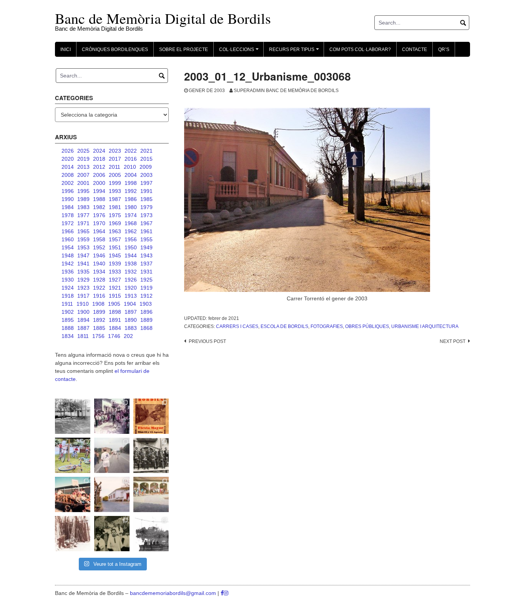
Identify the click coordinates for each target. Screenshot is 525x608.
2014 (67, 167)
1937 (146, 263)
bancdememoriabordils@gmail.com (174, 593)
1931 (146, 272)
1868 (146, 328)
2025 (83, 151)
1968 (131, 223)
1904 (130, 304)
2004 (131, 175)
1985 (146, 199)
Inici (65, 49)
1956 (131, 239)
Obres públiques (367, 326)
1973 (146, 215)
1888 (67, 328)
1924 (67, 288)
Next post (452, 341)
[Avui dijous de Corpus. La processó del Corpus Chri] (112, 533)
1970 (99, 223)
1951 (115, 247)
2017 (115, 159)
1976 (99, 215)
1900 (83, 312)
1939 (115, 263)
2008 (67, 175)
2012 (99, 167)
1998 (131, 183)
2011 (114, 167)
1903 (146, 304)
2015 (146, 159)
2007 (83, 175)
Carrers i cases (237, 326)
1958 (99, 239)
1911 (67, 304)
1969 (115, 223)
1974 (131, 215)
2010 (130, 167)
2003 (146, 175)
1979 (146, 207)
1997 (146, 183)
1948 (67, 255)
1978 (67, 215)
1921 (115, 288)
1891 (115, 320)
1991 (146, 191)
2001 (83, 183)
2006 (99, 175)
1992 (131, 191)
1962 (131, 231)
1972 (67, 223)
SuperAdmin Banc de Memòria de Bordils (286, 90)
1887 (83, 328)
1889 (146, 320)
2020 (67, 159)
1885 (99, 328)
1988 (99, 199)
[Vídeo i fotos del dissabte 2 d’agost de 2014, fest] (72, 455)
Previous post (207, 341)
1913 (131, 296)
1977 (83, 215)
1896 (146, 312)
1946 (99, 255)
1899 (99, 312)
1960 (67, 239)
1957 (115, 239)
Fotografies (327, 326)
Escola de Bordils (284, 326)
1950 (131, 247)
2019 (83, 159)
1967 (146, 223)
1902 (67, 312)
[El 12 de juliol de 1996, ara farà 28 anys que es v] (72, 494)
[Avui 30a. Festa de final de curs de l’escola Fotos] (151, 494)
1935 (83, 272)
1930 (67, 280)
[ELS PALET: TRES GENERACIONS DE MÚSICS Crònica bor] (151, 455)
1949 (146, 247)
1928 (99, 280)
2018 (99, 159)
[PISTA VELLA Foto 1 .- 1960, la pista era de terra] (72, 416)
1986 (131, 199)
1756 (98, 336)
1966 (67, 231)
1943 (146, 255)
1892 (99, 320)
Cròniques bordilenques (115, 49)
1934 (99, 272)
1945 (115, 255)
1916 (99, 296)
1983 (83, 207)
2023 (115, 151)
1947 (83, 255)
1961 (146, 231)
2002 (67, 183)
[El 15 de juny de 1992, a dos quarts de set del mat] (112, 455)
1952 (99, 247)
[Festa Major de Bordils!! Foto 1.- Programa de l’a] (151, 416)
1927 (115, 280)
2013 (83, 167)
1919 (146, 288)
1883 (131, 328)
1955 (146, 239)
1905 (114, 304)
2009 (146, 167)
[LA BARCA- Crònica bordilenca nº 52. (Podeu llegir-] (151, 533)
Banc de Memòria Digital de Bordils (163, 18)
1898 (115, 312)
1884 (115, 328)
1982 (99, 207)
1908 (98, 304)
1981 (115, 207)
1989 (83, 199)
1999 (115, 183)
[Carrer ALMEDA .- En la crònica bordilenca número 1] (112, 494)
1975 (115, 215)
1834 (67, 336)
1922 (99, 288)
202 (128, 336)
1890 (131, 320)
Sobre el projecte (183, 49)
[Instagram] (226, 593)
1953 (83, 247)
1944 (131, 255)
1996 (67, 191)
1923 (83, 288)
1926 (131, 280)
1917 (83, 296)
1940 (99, 263)
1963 (115, 231)
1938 (131, 263)
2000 (99, 183)
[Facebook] (222, 593)
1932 (131, 272)
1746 (114, 336)
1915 (115, 296)
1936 (67, 272)
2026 (67, 151)
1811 (83, 336)
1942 (67, 263)
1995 (83, 191)
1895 (67, 320)
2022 (131, 151)
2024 (99, 151)
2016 (131, 159)
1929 (83, 280)
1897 (131, 312)
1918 (67, 296)
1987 (115, 199)
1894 (83, 320)
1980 (131, 207)
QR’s (443, 49)
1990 (67, 199)
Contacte (414, 49)
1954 (67, 247)
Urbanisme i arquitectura (425, 326)
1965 (83, 231)
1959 (83, 239)
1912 (146, 296)
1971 (83, 223)
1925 (146, 280)
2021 (146, 151)
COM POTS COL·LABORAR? (360, 49)
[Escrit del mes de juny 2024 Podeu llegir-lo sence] (72, 533)
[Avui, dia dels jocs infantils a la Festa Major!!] (112, 416)
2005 (115, 175)
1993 (115, 191)
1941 (83, 263)
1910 (82, 304)
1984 (67, 207)
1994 (99, 191)
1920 (131, 288)
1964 (99, 231)
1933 (115, 272)
